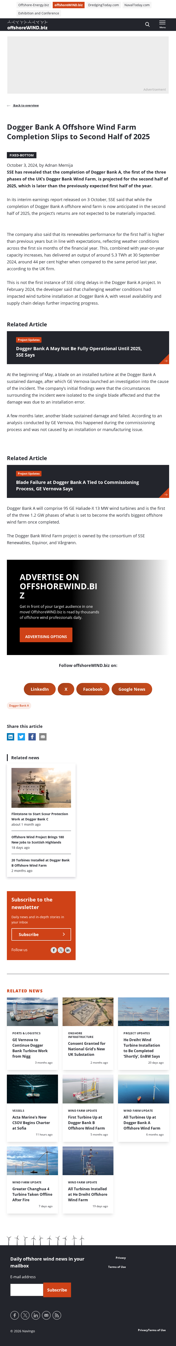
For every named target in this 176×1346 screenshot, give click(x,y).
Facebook (93, 689)
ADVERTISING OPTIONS (46, 636)
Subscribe (29, 934)
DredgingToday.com (103, 5)
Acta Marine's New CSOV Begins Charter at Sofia (31, 1123)
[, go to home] (27, 24)
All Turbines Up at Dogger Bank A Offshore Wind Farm (142, 1123)
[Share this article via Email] (43, 736)
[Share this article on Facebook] (32, 736)
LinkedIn (40, 689)
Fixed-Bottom (22, 155)
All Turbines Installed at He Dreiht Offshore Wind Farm (87, 1194)
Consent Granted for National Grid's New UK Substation (86, 1049)
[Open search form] (147, 24)
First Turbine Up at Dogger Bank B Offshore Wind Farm (86, 1123)
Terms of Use (117, 1267)
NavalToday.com (137, 5)
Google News (131, 689)
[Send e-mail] (46, 1315)
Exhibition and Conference (38, 13)
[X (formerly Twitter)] (61, 950)
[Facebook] (54, 950)
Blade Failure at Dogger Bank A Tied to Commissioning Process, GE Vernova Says (77, 485)
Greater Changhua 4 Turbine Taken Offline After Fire (32, 1194)
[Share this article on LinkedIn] (10, 736)
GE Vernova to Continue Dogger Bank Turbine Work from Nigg (30, 1048)
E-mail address (23, 1276)
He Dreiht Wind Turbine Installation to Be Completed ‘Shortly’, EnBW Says (142, 1048)
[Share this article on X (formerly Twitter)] (21, 736)
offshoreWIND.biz (69, 5)
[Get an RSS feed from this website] (56, 1315)
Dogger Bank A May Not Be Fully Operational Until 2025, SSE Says (79, 351)
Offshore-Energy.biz (33, 5)
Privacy (121, 1258)
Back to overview (26, 105)
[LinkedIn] (68, 950)
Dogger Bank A (19, 706)
